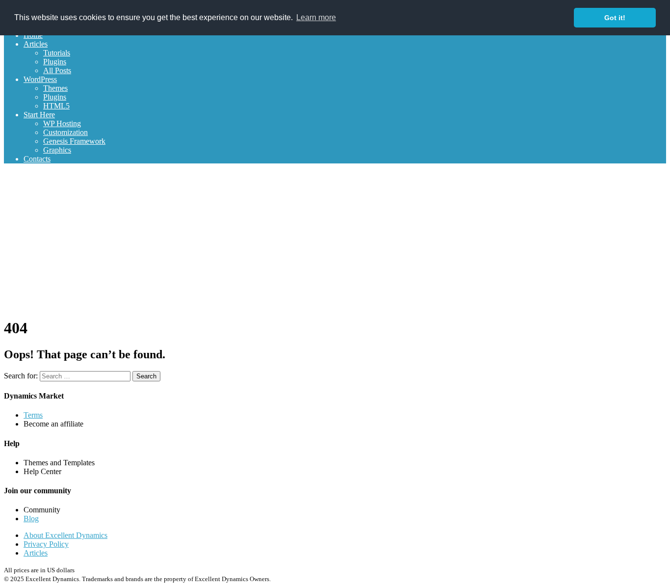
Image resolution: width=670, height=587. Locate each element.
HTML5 (56, 106)
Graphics (57, 150)
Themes (55, 88)
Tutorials (56, 53)
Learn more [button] (316, 17)
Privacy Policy (46, 544)
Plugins (54, 61)
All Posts (57, 70)
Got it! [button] (614, 18)
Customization (65, 132)
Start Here (39, 114)
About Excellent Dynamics (65, 535)
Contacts (37, 159)
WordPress (40, 79)
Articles (36, 44)
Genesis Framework (74, 141)
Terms (33, 415)
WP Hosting (62, 123)
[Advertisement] (335, 240)
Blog (31, 518)
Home (33, 35)
